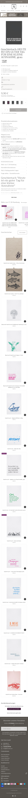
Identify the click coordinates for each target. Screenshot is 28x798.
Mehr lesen (14, 197)
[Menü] (1, 6)
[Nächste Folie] (26, 1)
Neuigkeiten (6, 780)
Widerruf (3, 771)
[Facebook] (13, 796)
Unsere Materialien (5, 758)
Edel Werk (15, 790)
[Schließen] (26, 14)
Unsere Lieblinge (10, 10)
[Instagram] (15, 796)
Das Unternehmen (5, 754)
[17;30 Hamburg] (4, 61)
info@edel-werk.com (8, 748)
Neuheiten (3, 10)
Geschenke (17, 10)
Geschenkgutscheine (6, 773)
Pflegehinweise (5, 135)
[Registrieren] (25, 728)
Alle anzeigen (24, 202)
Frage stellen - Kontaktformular (10, 173)
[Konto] (23, 6)
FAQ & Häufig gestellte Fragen (10, 170)
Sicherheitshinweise (7, 162)
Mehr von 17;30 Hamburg (8, 164)
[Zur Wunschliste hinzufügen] (20, 6)
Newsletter (5, 778)
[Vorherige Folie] (1, 1)
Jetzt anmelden (21, 15)
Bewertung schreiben (14, 709)
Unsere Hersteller (5, 760)
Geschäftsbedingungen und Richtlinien (14, 793)
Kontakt (3, 766)
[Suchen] (4, 6)
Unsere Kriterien (4, 756)
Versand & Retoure (5, 769)
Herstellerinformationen (8, 167)
